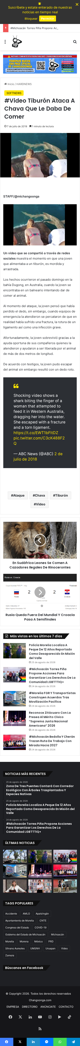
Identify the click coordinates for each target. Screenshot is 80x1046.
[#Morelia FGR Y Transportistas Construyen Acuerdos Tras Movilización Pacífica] (14, 698)
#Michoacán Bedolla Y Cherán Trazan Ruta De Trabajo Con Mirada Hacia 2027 (52, 741)
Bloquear (31, 18)
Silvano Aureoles (15, 948)
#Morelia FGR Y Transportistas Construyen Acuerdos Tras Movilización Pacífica (52, 697)
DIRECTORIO (30, 1006)
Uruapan (50, 948)
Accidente (11, 913)
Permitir (47, 18)
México (38, 941)
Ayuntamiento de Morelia (19, 920)
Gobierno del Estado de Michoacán (25, 934)
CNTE (43, 920)
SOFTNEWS (14, 93)
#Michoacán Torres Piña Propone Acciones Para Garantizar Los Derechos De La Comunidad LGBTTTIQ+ (52, 675)
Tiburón (61, 495)
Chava (40, 495)
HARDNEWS (24, 84)
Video (40, 504)
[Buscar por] (75, 43)
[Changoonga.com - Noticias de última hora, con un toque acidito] (16, 41)
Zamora (9, 955)
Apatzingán (42, 913)
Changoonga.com (40, 1000)
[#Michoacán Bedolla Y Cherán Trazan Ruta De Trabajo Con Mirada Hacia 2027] (14, 742)
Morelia (9, 941)
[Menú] (5, 43)
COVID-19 (40, 927)
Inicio (10, 84)
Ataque (19, 495)
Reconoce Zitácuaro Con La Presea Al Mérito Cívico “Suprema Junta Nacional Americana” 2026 (50, 719)
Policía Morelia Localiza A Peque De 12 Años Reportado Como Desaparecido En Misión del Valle (52, 651)
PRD (51, 941)
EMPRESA (13, 1006)
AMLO (26, 913)
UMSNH (35, 948)
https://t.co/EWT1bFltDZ (36, 432)
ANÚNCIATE (48, 1006)
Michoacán (57, 934)
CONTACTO (66, 1006)
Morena (24, 941)
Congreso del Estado (17, 927)
